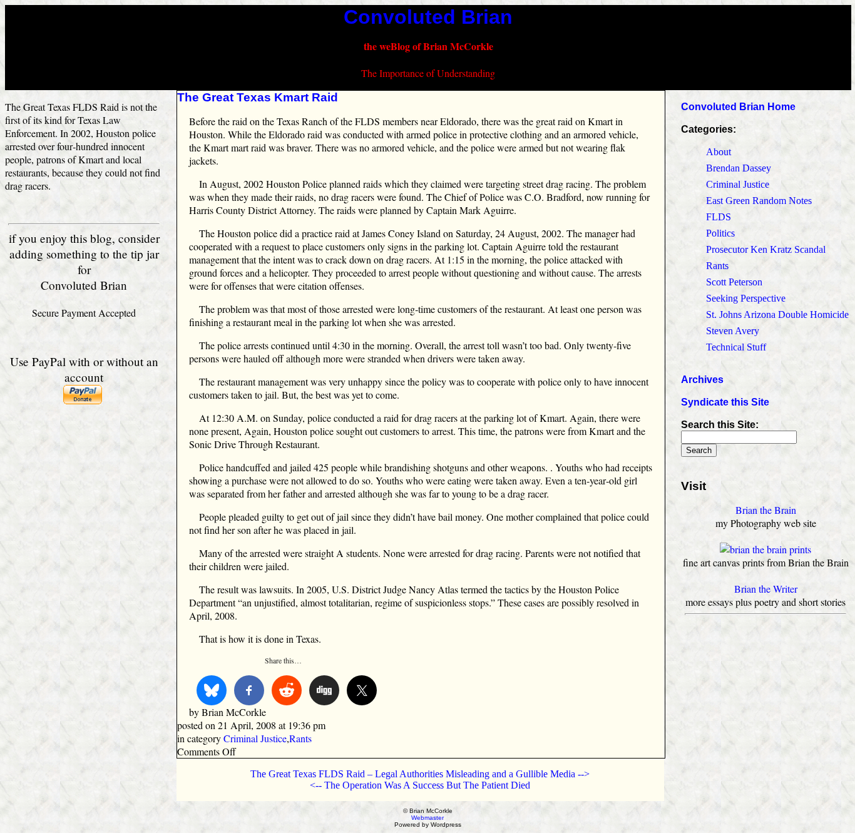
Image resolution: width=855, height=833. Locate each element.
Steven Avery (732, 330)
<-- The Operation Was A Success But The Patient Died (420, 785)
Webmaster (427, 817)
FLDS (718, 217)
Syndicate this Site (725, 402)
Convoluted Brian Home (738, 106)
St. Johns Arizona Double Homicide (777, 314)
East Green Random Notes (759, 200)
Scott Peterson (734, 282)
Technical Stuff (736, 347)
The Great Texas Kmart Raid (257, 97)
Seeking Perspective (746, 298)
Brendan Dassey (738, 168)
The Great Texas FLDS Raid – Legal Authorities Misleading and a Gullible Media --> (420, 774)
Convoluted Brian (428, 17)
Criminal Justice (255, 738)
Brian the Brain (765, 509)
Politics (720, 233)
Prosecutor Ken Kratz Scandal (766, 249)
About (718, 151)
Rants (300, 738)
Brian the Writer (765, 588)
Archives (702, 379)
